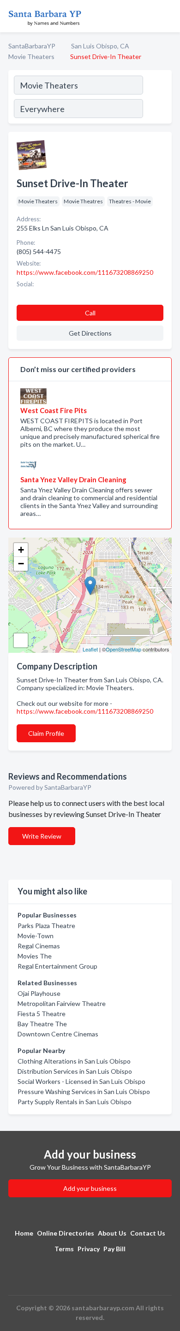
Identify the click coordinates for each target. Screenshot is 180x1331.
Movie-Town (36, 936)
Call (90, 313)
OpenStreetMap (123, 649)
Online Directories (65, 1233)
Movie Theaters (31, 56)
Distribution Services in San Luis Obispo (75, 1071)
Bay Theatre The (42, 1024)
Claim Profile (46, 733)
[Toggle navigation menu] (167, 16)
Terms (64, 1249)
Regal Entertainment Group (57, 966)
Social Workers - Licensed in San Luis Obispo (81, 1081)
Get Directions (90, 333)
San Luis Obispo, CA (100, 46)
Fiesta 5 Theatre (42, 1013)
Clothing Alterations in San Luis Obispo (74, 1061)
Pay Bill (114, 1249)
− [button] (21, 563)
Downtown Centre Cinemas (58, 1034)
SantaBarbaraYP (31, 46)
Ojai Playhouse (39, 993)
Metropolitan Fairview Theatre (62, 1003)
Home (24, 1233)
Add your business (90, 1188)
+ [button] (21, 550)
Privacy (89, 1249)
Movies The (35, 956)
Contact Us (147, 1233)
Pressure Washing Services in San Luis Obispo (84, 1091)
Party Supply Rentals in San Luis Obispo (75, 1102)
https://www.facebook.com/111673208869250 (85, 711)
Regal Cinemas (39, 946)
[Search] (157, 98)
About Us (112, 1233)
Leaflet (90, 649)
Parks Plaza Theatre (46, 925)
